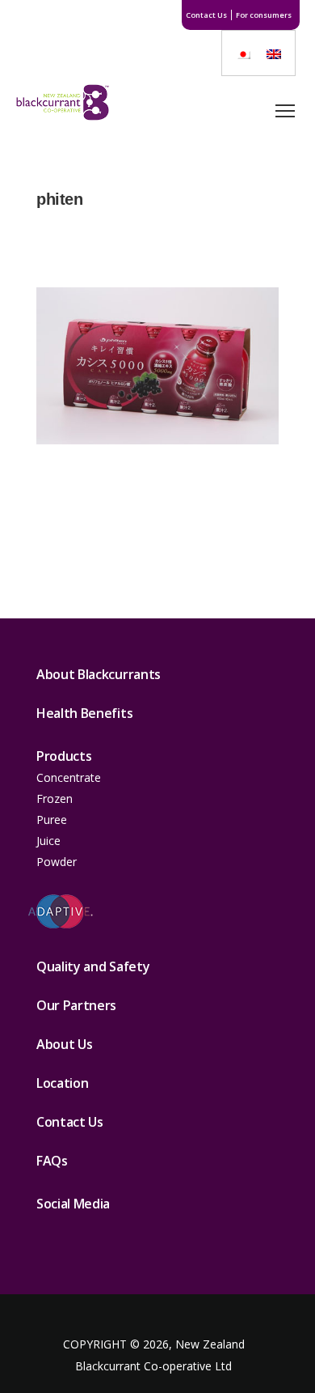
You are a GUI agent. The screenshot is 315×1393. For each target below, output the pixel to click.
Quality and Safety (92, 966)
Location (62, 1083)
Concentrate (68, 777)
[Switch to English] (273, 53)
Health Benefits (84, 713)
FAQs (52, 1161)
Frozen (54, 798)
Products (63, 756)
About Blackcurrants (98, 674)
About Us (64, 1044)
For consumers (264, 15)
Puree (51, 819)
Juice (48, 840)
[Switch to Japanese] (243, 53)
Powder (56, 861)
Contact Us (206, 15)
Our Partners (76, 1005)
